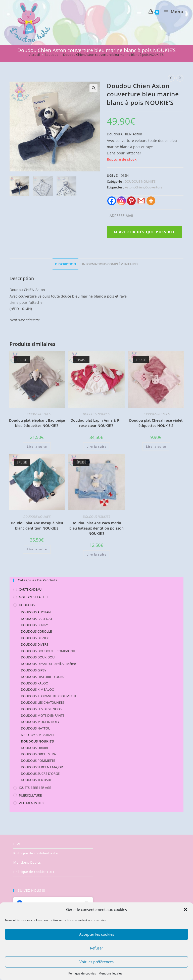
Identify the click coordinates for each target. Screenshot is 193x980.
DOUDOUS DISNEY (35, 638)
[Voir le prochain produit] (179, 78)
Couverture (153, 187)
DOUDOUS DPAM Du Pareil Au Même (48, 663)
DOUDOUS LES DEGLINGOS (41, 709)
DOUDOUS (27, 605)
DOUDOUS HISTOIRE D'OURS (42, 676)
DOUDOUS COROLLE (36, 631)
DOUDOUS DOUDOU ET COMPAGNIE (48, 651)
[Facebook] (111, 200)
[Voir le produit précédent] (171, 78)
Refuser (96, 947)
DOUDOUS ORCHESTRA (38, 754)
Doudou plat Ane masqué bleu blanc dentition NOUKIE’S (37, 526)
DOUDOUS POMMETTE (38, 760)
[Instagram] (121, 200)
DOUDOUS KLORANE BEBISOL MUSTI (48, 696)
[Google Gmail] (141, 200)
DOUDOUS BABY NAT (36, 618)
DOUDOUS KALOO (34, 683)
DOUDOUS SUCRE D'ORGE (40, 773)
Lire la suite (37, 446)
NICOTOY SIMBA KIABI (37, 734)
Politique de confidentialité (35, 853)
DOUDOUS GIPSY (33, 670)
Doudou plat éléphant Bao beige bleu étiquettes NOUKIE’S (37, 423)
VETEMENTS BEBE (32, 803)
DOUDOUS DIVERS (34, 644)
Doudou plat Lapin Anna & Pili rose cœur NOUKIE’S (96, 423)
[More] (151, 200)
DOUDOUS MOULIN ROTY (40, 721)
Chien (139, 187)
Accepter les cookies (96, 934)
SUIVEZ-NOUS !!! (31, 890)
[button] (185, 909)
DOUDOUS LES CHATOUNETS (42, 702)
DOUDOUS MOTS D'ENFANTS (42, 715)
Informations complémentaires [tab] (110, 264)
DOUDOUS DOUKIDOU (38, 657)
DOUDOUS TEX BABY (36, 780)
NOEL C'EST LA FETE (34, 597)
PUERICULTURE (30, 795)
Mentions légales (110, 973)
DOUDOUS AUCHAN (36, 612)
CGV (16, 844)
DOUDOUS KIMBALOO (37, 689)
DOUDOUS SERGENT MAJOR (42, 767)
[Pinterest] (131, 200)
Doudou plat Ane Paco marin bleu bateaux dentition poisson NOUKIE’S (96, 528)
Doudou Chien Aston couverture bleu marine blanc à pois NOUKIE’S (113, 54)
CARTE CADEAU (30, 589)
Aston (129, 187)
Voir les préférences (96, 961)
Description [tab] (65, 264)
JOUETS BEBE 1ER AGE (35, 787)
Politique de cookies (82, 973)
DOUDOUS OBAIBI (34, 748)
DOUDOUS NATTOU (35, 728)
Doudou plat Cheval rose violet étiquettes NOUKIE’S (156, 423)
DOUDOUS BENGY (34, 625)
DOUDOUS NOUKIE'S (140, 181)
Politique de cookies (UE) (33, 871)
